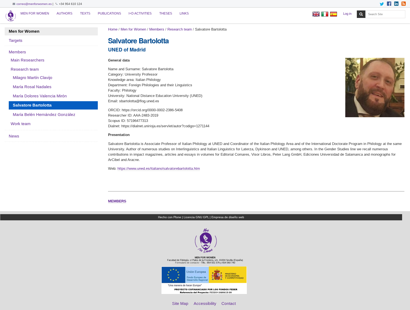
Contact (228, 303)
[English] (11, 16)
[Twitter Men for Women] (382, 4)
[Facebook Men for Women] (389, 4)
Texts (85, 13)
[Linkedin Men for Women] (396, 4)
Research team (179, 29)
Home (112, 29)
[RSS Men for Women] (403, 4)
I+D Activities (140, 13)
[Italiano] (324, 14)
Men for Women (34, 13)
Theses (165, 13)
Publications (109, 13)
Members (156, 29)
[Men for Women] (206, 252)
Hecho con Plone (169, 217)
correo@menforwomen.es (34, 4)
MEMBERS (117, 201)
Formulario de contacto (187, 262)
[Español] (333, 14)
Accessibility (205, 303)
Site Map (180, 303)
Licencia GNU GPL (196, 217)
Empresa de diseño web (227, 217)
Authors (64, 13)
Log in (347, 13)
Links (184, 13)
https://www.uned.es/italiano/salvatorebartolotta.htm (158, 169)
